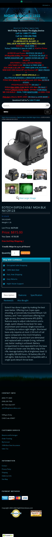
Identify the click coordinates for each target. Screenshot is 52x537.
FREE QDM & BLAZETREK (36, 68)
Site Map (5, 479)
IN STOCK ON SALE (34, 53)
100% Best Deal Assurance (11, 445)
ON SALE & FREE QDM (32, 65)
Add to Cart (25, 253)
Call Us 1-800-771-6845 (26, 33)
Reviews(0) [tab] (8, 300)
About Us (16, 28)
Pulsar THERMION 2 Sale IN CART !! (20, 48)
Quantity (6, 253)
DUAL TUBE (27, 92)
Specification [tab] (36, 295)
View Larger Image (27, 198)
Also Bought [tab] (22, 300)
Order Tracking (7, 439)
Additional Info (6, 476)
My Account (6, 442)
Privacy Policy (6, 469)
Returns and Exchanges (10, 435)
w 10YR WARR (42, 97)
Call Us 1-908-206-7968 (26, 36)
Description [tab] (9, 295)
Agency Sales (34, 28)
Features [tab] (22, 295)
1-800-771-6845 (34, 100)
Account (45, 5)
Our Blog (25, 28)
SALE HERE (29, 46)
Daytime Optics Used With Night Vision (28, 117)
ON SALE (35, 85)
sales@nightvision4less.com (11, 408)
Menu (6, 112)
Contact (4, 466)
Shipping (5, 472)
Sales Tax (5, 449)
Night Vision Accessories (9, 117)
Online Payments (26, 513)
